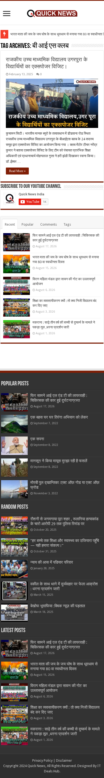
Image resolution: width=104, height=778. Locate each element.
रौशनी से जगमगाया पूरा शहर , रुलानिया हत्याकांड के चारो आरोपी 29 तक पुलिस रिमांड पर (64, 521)
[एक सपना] (14, 446)
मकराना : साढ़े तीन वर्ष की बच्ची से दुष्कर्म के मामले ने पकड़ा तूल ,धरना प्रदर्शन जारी (65, 731)
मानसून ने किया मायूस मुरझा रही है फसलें (58, 460)
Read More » (17, 171)
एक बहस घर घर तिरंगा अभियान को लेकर (59, 417)
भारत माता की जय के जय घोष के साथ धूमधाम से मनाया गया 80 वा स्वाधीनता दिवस (64, 666)
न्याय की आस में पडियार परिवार (51, 562)
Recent (10, 224)
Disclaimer (64, 760)
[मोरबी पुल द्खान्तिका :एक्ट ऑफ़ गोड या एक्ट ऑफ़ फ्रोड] (14, 489)
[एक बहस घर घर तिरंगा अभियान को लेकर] (14, 424)
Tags (67, 224)
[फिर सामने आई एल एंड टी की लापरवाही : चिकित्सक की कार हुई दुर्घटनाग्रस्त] (14, 402)
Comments (48, 224)
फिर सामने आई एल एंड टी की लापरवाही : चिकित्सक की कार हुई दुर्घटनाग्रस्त (58, 398)
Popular (28, 224)
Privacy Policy (42, 760)
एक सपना (37, 439)
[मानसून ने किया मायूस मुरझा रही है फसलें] (14, 467)
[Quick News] (52, 12)
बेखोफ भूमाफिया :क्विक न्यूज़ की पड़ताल (57, 606)
